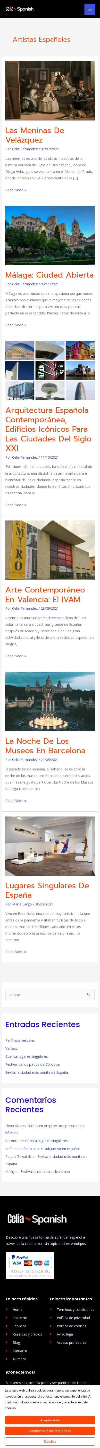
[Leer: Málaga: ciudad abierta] (49, 234)
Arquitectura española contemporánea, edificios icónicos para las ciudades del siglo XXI (48, 429)
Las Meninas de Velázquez (34, 135)
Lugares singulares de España (47, 890)
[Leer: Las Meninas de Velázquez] (49, 90)
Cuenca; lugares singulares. (27, 1056)
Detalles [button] (50, 1441)
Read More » (15, 189)
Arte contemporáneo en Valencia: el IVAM (45, 594)
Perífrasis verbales (20, 1040)
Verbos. (11, 1048)
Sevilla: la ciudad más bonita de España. (37, 1072)
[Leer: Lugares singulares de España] (49, 845)
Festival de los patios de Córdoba (32, 1064)
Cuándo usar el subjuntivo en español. (49, 1148)
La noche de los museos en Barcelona (45, 746)
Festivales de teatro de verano (45, 1171)
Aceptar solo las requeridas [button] (50, 1431)
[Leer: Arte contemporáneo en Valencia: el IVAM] (49, 549)
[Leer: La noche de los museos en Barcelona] (49, 700)
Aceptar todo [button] (50, 1420)
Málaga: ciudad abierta (49, 275)
